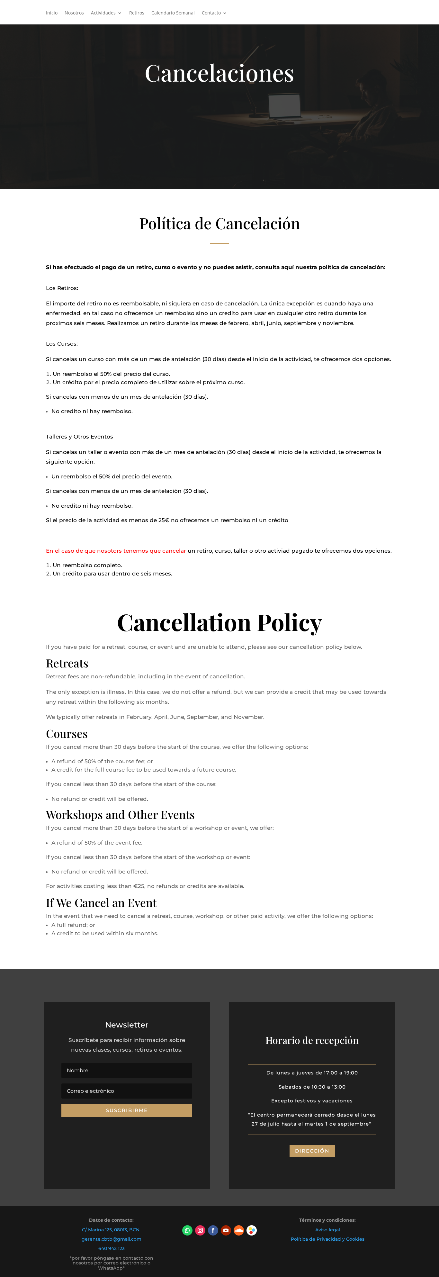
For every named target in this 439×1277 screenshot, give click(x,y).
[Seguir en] (251, 1230)
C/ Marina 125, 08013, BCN (110, 1230)
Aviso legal (327, 1230)
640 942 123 (111, 1248)
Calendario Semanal (173, 13)
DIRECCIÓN (312, 1151)
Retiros (136, 13)
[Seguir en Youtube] (226, 1230)
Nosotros (74, 13)
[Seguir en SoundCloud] (239, 1230)
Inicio (52, 13)
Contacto (211, 13)
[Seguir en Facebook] (213, 1230)
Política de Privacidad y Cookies (327, 1239)
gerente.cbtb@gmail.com (111, 1239)
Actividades (103, 13)
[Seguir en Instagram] (200, 1230)
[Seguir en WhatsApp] (187, 1230)
